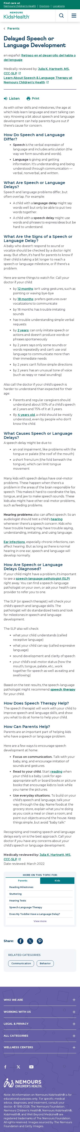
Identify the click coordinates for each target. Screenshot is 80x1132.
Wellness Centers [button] (18, 1047)
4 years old (26, 415)
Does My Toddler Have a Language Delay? (34, 914)
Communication (21, 963)
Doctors (44, 5)
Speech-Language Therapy (25, 907)
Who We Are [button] (13, 999)
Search (61, 15)
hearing (57, 519)
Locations (59, 5)
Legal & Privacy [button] (16, 1023)
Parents (13, 28)
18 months (25, 299)
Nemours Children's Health (20, 5)
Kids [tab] (57, 880)
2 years (23, 330)
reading (56, 771)
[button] (12, 98)
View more (40, 921)
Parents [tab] (22, 880)
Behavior (45, 963)
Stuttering (15, 893)
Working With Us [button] (17, 1011)
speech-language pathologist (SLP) (43, 578)
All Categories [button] (16, 1035)
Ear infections (14, 542)
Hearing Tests (17, 900)
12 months (25, 289)
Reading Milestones (21, 887)
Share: (9, 941)
